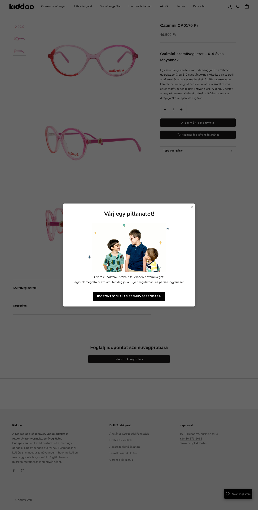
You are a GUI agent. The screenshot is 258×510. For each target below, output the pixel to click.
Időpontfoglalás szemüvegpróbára (129, 296)
